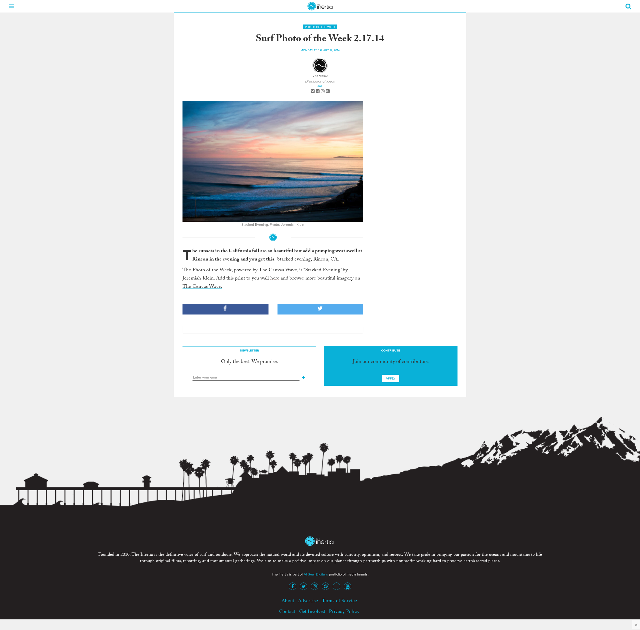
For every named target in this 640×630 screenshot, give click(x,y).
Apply (391, 378)
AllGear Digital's (316, 574)
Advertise (308, 600)
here (275, 278)
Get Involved (312, 611)
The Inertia (320, 77)
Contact (287, 611)
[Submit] (303, 377)
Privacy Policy (344, 611)
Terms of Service (339, 600)
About (288, 600)
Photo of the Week (320, 27)
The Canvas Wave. (202, 287)
